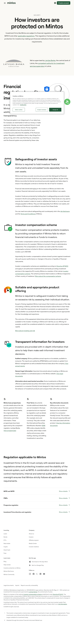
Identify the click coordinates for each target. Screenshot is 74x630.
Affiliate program (34, 540)
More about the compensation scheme (48, 276)
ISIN (43, 425)
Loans (5, 533)
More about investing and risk (25, 331)
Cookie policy (23, 104)
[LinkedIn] (41, 574)
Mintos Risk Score (9, 571)
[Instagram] (30, 574)
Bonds (5, 537)
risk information (62, 604)
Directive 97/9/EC (62, 266)
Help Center (7, 564)
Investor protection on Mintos (12, 568)
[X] (37, 574)
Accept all (55, 109)
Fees (5, 553)
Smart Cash (7, 550)
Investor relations (34, 546)
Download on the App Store (40, 561)
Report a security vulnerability (29, 585)
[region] (37, 103)
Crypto (6, 546)
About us (31, 533)
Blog (5, 561)
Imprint (17, 585)
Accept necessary (41, 109)
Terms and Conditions (28, 214)
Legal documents (9, 585)
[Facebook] (34, 574)
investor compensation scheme (33, 594)
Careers (31, 537)
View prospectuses (10, 430)
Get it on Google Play (38, 565)
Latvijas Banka (50, 60)
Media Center (33, 543)
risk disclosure (65, 211)
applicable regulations (26, 36)
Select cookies (18, 109)
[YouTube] (45, 574)
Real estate (7, 543)
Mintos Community (9, 574)
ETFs (5, 540)
